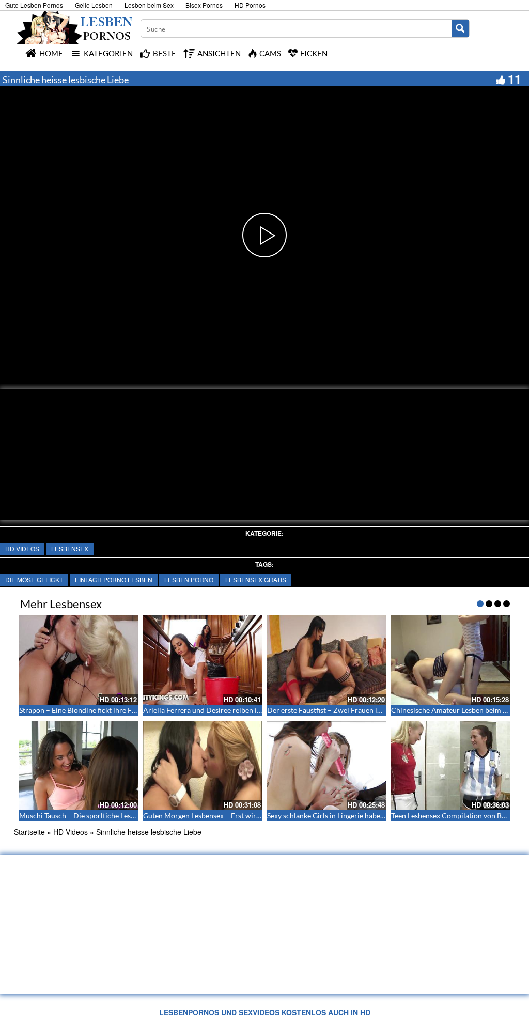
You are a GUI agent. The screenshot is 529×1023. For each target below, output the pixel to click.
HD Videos (22, 548)
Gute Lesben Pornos (34, 5)
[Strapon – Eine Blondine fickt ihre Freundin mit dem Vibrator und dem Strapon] (78, 660)
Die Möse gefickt (34, 579)
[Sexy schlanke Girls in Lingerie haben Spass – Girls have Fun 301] (326, 766)
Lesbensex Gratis (255, 579)
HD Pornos (250, 5)
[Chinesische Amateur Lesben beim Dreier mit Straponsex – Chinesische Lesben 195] (450, 660)
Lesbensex (69, 548)
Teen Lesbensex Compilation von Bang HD (458, 815)
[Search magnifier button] (460, 28)
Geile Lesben (94, 5)
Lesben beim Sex (149, 5)
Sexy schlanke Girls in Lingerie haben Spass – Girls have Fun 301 (369, 815)
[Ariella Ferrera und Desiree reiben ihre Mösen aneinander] (202, 660)
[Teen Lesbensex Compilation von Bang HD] (450, 766)
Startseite (29, 832)
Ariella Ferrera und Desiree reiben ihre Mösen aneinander (236, 710)
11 (514, 78)
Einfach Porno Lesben (113, 579)
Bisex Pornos (204, 5)
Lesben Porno (188, 579)
